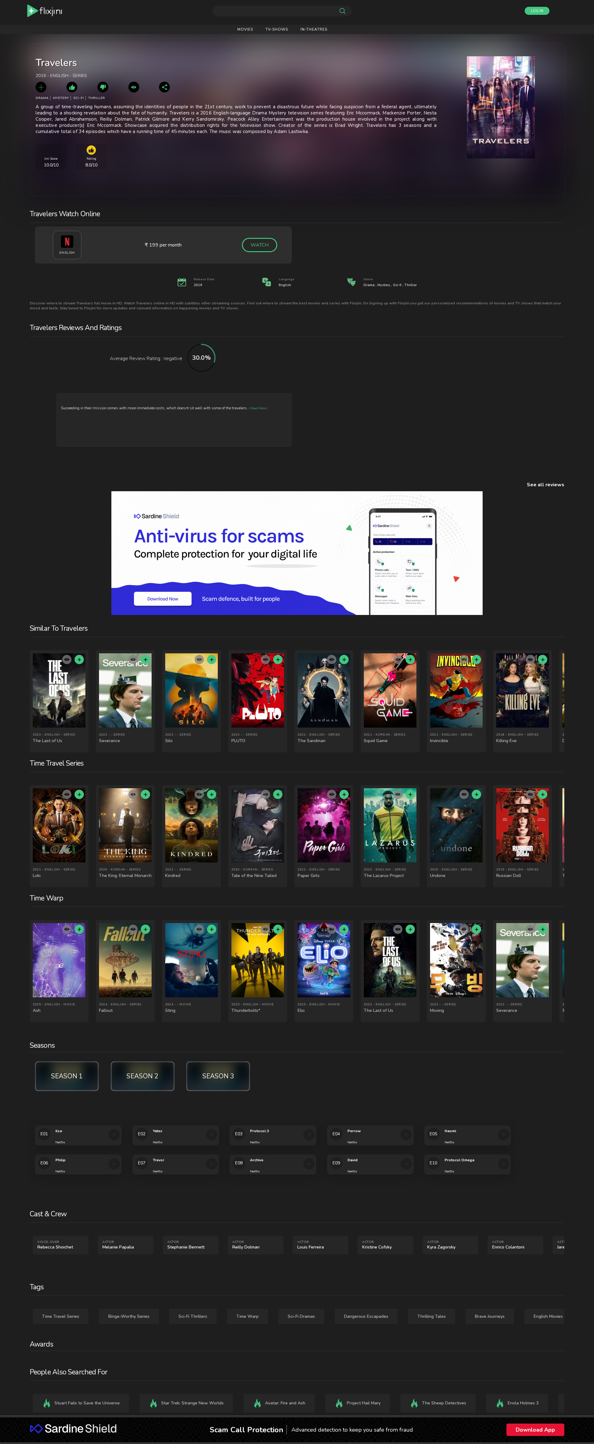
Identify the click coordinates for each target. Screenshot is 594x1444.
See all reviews (545, 484)
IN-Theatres (313, 29)
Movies (245, 29)
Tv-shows (276, 29)
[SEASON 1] (67, 1094)
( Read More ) (258, 408)
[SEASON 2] (143, 1094)
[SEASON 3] (218, 1094)
